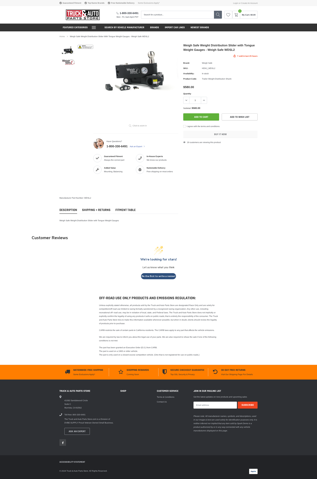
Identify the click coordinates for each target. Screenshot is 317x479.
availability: (188, 73)
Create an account (249, 3)
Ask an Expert (136, 146)
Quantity (187, 94)
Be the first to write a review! (158, 276)
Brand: (186, 63)
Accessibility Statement (72, 462)
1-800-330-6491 (129, 13)
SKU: (185, 68)
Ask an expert (77, 431)
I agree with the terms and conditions (203, 126)
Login (235, 3)
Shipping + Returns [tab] (96, 210)
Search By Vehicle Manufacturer (124, 27)
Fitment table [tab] (125, 210)
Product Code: (190, 79)
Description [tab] (68, 210)
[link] (228, 15)
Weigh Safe (207, 63)
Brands (154, 27)
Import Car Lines (175, 27)
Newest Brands (200, 27)
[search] (218, 15)
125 (188, 142)
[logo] (79, 14)
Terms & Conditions (165, 397)
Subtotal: (187, 108)
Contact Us (162, 402)
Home (62, 36)
